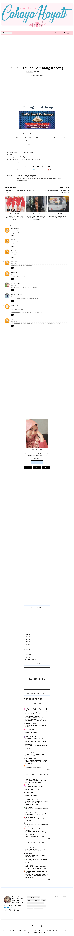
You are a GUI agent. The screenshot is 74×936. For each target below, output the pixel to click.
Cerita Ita (28, 766)
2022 (27, 639)
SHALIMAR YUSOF (30, 737)
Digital (38, 906)
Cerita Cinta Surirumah (32, 753)
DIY (44, 906)
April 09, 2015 (15, 230)
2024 (27, 634)
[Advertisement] (37, 51)
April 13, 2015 (14, 263)
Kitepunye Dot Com (31, 779)
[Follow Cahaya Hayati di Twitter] (37, 467)
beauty (30, 900)
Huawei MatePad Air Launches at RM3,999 (36, 745)
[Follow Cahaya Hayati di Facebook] (28, 467)
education (38, 909)
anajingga (28, 853)
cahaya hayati (15, 239)
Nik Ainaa (14, 250)
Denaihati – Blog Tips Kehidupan (35, 848)
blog (43, 900)
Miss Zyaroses (29, 865)
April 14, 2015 (14, 274)
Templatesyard (29, 930)
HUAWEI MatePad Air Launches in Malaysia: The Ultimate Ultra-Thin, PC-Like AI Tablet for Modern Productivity (36, 803)
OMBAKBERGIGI (30, 817)
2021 (27, 642)
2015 (27, 657)
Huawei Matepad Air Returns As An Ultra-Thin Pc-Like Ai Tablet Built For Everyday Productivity (36, 761)
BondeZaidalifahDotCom (32, 716)
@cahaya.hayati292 (60, 897)
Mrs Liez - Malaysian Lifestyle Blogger (34, 829)
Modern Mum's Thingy (32, 799)
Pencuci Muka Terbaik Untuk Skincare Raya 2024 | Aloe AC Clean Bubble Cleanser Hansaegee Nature (36, 875)
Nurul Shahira (15, 283)
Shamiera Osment (30, 723)
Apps (37, 897)
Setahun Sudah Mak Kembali (33, 767)
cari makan (32, 903)
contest (31, 906)
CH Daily (40, 903)
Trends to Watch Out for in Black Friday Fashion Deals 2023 (15, 218)
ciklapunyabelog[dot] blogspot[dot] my (36, 709)
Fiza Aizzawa (29, 792)
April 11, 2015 (14, 252)
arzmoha (14, 272)
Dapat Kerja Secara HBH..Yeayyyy (34, 750)
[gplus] (65, 33)
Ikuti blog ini (37, 462)
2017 (27, 652)
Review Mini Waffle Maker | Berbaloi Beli (58, 217)
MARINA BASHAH (30, 823)
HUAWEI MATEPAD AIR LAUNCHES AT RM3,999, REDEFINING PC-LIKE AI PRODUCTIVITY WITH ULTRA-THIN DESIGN (35, 719)
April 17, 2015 (14, 296)
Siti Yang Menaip (16, 294)
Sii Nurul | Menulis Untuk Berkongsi (36, 813)
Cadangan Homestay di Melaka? (34, 814)
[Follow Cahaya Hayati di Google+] (46, 467)
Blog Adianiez (29, 834)
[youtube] (68, 33)
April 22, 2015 (15, 321)
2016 (27, 654)
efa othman (14, 261)
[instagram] (58, 33)
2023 (27, 636)
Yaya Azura (28, 807)
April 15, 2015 (14, 285)
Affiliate (31, 897)
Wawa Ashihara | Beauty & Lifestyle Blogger (36, 871)
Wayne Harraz (15, 228)
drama (30, 909)
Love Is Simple (29, 729)
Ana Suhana (28, 744)
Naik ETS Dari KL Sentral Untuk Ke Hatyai (36, 832)
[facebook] (55, 33)
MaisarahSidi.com (37, 932)
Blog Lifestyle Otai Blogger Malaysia (36, 859)
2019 (27, 647)
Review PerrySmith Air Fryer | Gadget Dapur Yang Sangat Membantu (36, 218)
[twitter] (61, 33)
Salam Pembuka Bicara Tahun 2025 (34, 836)
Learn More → (8, 907)
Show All (48, 769)
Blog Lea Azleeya (30, 758)
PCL (30, 138)
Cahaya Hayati (45, 930)
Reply (12, 235)
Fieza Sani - (28, 748)
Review (30, 71)
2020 (27, 644)
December (30, 659)
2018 (27, 649)
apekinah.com (29, 785)
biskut (37, 900)
